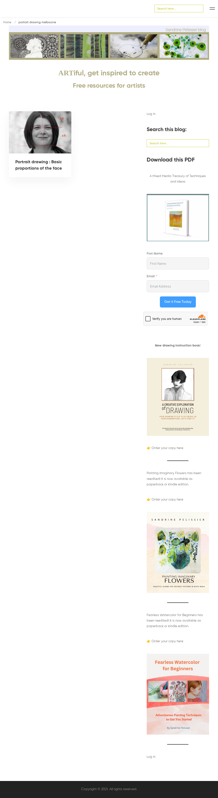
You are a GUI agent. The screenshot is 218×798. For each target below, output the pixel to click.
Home (7, 22)
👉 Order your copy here (165, 448)
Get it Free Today (177, 302)
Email (151, 276)
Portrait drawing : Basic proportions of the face (38, 165)
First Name (155, 253)
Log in (151, 114)
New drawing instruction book (177, 345)
